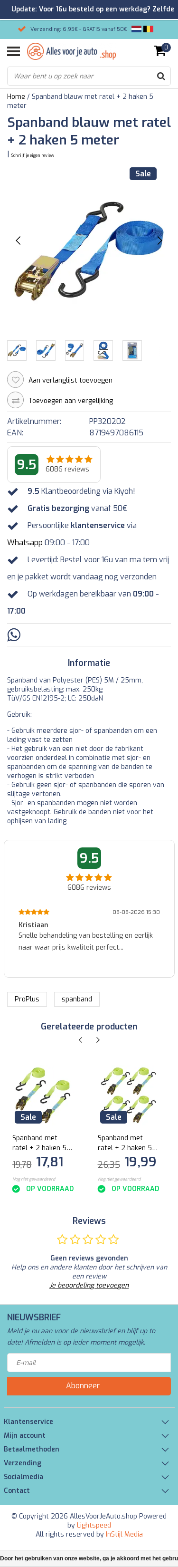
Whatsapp (25, 543)
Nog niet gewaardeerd (33, 1179)
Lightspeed (94, 1525)
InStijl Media (124, 1534)
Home (16, 96)
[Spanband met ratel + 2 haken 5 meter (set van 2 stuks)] (43, 1095)
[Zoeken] (160, 76)
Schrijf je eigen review (32, 155)
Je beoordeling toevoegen (89, 1285)
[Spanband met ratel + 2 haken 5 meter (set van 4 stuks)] (128, 1095)
